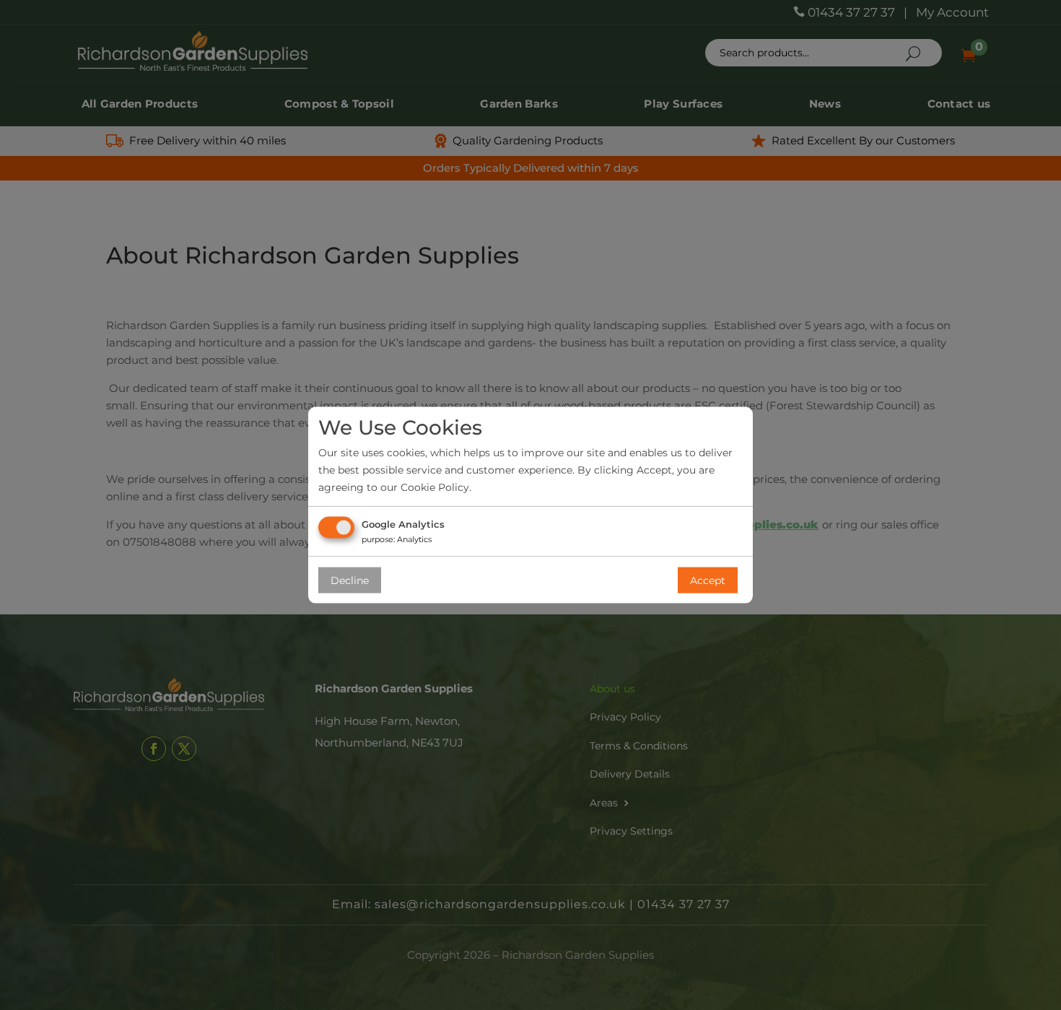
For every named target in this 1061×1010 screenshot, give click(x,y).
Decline (350, 580)
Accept (707, 580)
